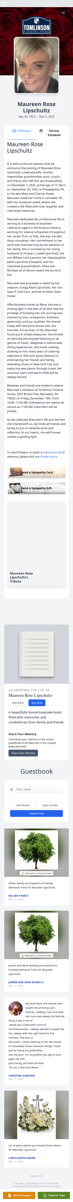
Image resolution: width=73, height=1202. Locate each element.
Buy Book (37, 702)
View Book (17, 702)
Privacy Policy (26, 1186)
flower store (49, 457)
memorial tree (52, 452)
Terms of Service (46, 1186)
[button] (36, 852)
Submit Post (36, 813)
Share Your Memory (23, 753)
